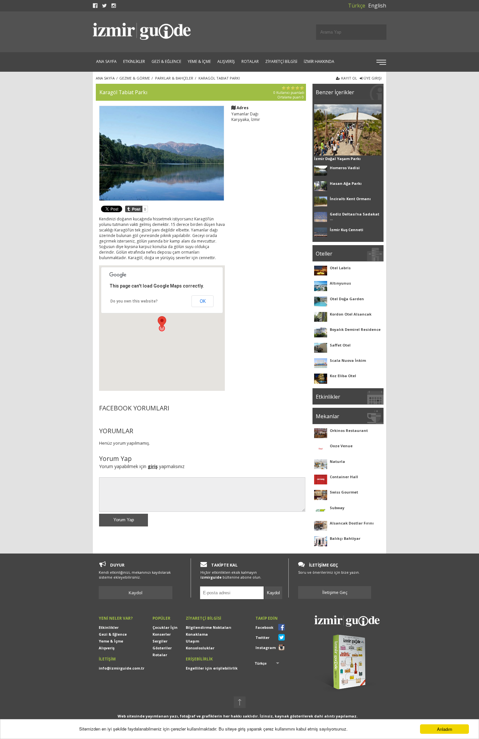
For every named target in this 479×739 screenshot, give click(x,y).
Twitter (262, 637)
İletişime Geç (334, 592)
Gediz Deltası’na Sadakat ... (354, 216)
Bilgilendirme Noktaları (208, 627)
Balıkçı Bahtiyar (345, 538)
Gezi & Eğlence (113, 634)
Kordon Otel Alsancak (350, 314)
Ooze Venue (341, 445)
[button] (162, 322)
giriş (153, 466)
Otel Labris (340, 267)
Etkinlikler (109, 627)
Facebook (264, 627)
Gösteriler (162, 647)
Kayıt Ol (348, 78)
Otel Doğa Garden (347, 298)
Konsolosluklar (200, 647)
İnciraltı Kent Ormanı (350, 198)
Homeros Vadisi (345, 167)
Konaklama (197, 634)
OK (203, 301)
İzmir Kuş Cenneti (346, 229)
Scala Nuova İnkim (348, 360)
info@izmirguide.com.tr (121, 668)
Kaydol (135, 593)
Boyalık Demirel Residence (355, 329)
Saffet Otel (340, 345)
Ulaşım (192, 641)
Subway (337, 507)
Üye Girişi (372, 78)
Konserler (161, 634)
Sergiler (159, 641)
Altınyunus (340, 283)
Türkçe (356, 5)
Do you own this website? (134, 301)
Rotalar (159, 654)
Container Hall (344, 476)
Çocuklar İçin (165, 627)
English (377, 5)
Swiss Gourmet (344, 492)
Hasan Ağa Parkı (346, 183)
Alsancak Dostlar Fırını (352, 523)
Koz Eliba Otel (343, 375)
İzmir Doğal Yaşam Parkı (337, 158)
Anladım (444, 729)
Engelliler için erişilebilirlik (212, 668)
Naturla (337, 461)
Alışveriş (106, 647)
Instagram (265, 647)
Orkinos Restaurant (349, 430)
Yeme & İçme (111, 641)
